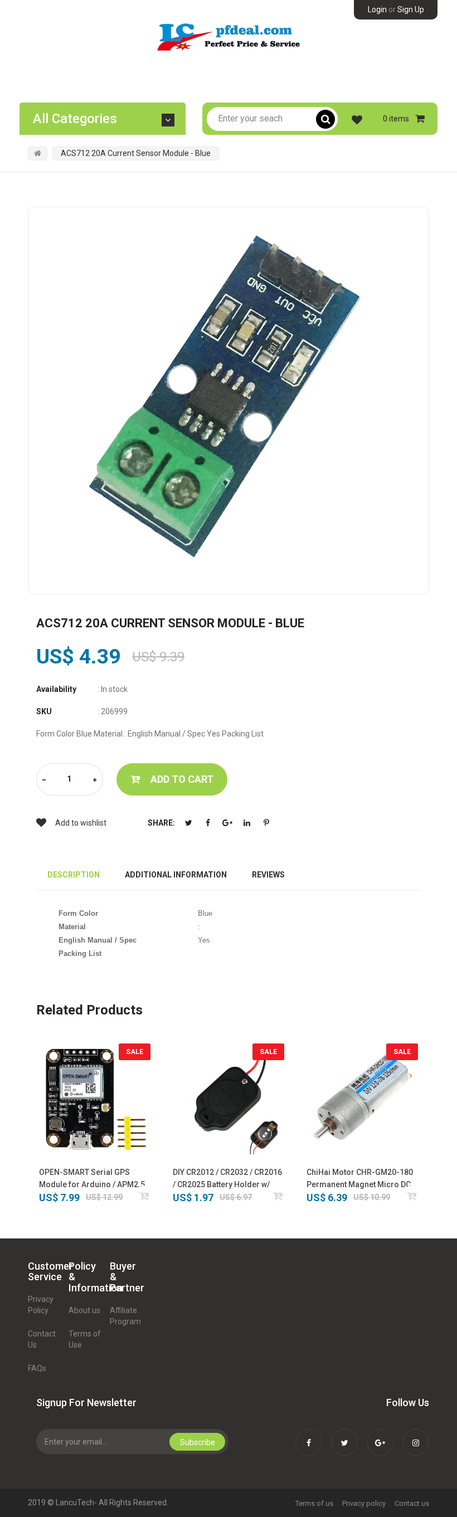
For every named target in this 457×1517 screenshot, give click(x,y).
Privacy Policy (41, 1305)
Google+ (227, 823)
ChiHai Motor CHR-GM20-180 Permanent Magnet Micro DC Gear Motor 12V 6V (360, 1179)
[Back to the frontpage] (37, 153)
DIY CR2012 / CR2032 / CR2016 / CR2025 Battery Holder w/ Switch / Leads (227, 1179)
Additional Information (176, 874)
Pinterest (266, 823)
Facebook (208, 823)
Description (73, 874)
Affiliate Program (125, 1316)
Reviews (268, 874)
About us (84, 1310)
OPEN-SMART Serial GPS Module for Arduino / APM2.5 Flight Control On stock (92, 1179)
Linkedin (247, 823)
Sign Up (410, 9)
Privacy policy (364, 1503)
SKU (44, 711)
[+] (95, 780)
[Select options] (278, 1196)
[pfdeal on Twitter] (344, 1435)
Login (377, 9)
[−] (44, 780)
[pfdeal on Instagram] (416, 1435)
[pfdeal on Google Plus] (380, 1435)
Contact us (412, 1503)
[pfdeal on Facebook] (309, 1435)
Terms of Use (85, 1339)
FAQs (37, 1368)
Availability (56, 689)
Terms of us (314, 1503)
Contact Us (42, 1339)
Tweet (188, 823)
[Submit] (144, 1196)
